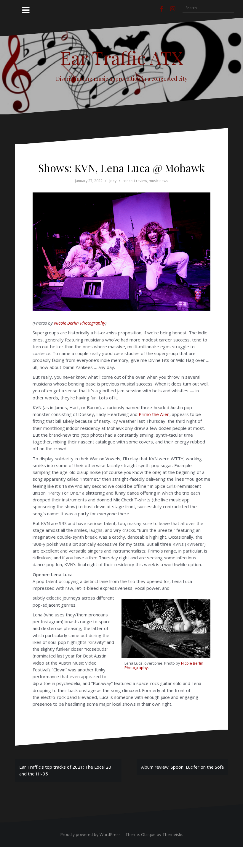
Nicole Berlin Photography (79, 323)
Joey (112, 180)
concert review (134, 180)
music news (158, 180)
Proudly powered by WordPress (90, 834)
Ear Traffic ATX (121, 57)
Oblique (148, 834)
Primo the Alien (154, 414)
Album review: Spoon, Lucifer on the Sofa (182, 767)
